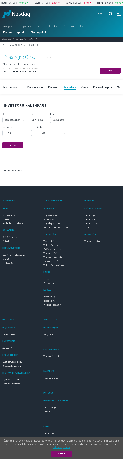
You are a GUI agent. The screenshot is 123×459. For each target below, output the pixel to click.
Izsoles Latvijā (49, 297)
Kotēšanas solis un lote (53, 249)
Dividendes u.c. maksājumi (13, 223)
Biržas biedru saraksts (11, 366)
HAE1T (33, 3)
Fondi (40, 26)
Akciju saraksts (8, 215)
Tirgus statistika (50, 215)
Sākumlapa (6, 39)
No (31, 114)
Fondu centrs (7, 263)
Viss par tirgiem (50, 241)
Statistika (69, 26)
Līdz (52, 114)
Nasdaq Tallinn (90, 219)
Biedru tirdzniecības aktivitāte (55, 227)
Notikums (7, 127)
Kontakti (46, 411)
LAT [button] (100, 13)
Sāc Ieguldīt (38, 32)
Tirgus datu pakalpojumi (53, 257)
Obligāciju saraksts (10, 237)
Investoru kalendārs (51, 261)
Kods (39, 127)
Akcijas (7, 26)
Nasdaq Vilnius (90, 223)
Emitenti (5, 219)
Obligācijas (24, 26)
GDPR (87, 227)
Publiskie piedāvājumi (52, 305)
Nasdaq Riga (89, 215)
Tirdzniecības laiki (50, 245)
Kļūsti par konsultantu (11, 380)
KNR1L (96, 3)
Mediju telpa (48, 334)
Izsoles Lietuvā (49, 301)
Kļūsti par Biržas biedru (12, 362)
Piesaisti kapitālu (9, 334)
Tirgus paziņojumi (51, 356)
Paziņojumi (87, 26)
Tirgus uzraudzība (92, 241)
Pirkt (110, 71)
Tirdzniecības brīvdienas (53, 265)
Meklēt (12, 145)
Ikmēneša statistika (51, 219)
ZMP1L (64, 3)
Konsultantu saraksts (11, 384)
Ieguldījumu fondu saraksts (13, 255)
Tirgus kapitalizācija (51, 223)
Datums (6, 114)
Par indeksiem (49, 283)
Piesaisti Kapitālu (14, 32)
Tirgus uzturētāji (50, 253)
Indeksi (53, 26)
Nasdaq (19, 14)
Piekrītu (62, 454)
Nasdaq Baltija (49, 407)
